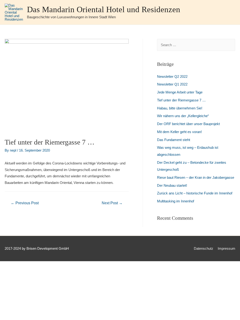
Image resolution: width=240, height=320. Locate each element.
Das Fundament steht (173, 140)
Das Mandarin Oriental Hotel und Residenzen (103, 9)
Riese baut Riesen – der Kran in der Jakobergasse (195, 177)
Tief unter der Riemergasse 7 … (181, 100)
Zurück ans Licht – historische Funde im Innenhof (194, 193)
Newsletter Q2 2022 (172, 76)
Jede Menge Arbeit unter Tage (179, 92)
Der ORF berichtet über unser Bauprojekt (188, 124)
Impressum (226, 248)
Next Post (112, 203)
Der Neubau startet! (172, 185)
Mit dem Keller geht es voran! (179, 132)
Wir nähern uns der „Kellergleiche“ (183, 116)
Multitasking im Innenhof (175, 201)
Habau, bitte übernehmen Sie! (179, 108)
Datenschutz (203, 248)
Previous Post (25, 203)
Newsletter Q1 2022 (172, 84)
